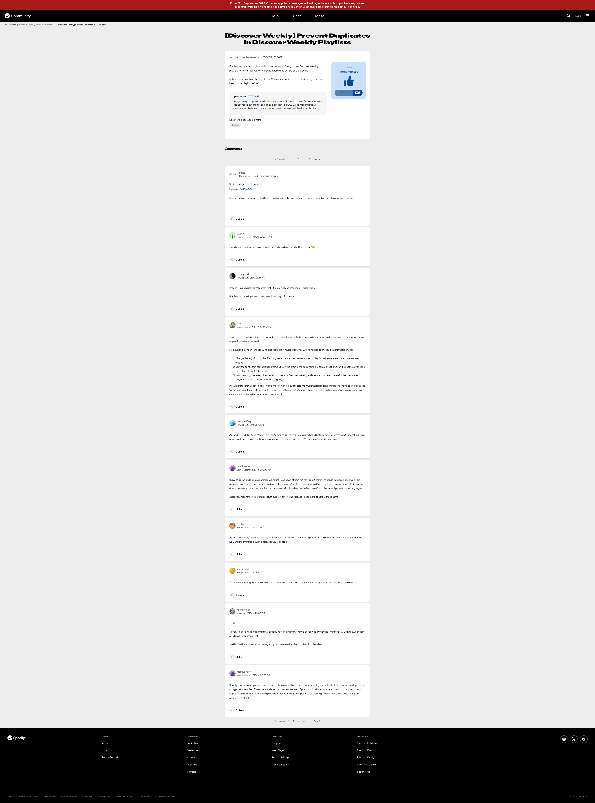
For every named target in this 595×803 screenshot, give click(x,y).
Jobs (104, 750)
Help (275, 15)
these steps (317, 6)
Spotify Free (363, 771)
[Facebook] (584, 739)
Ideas (319, 15)
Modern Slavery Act (123, 796)
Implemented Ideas (45, 24)
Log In (578, 16)
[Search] (568, 16)
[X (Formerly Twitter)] (574, 739)
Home (22, 24)
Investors (192, 764)
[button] (343, 93)
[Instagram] (564, 739)
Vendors (191, 771)
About (105, 743)
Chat (297, 15)
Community (21, 15)
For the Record (110, 757)
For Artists (192, 743)
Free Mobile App (281, 757)
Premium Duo (364, 750)
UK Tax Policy (143, 796)
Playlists (235, 125)
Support (276, 743)
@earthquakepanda (248, 101)
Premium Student (366, 764)
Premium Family (365, 757)
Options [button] (365, 57)
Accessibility (103, 796)
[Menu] (587, 16)
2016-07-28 (246, 189)
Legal (10, 796)
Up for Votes (256, 184)
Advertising (193, 757)
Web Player (278, 750)
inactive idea (346, 198)
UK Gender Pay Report (164, 796)
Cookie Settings (69, 796)
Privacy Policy (50, 796)
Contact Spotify (280, 764)
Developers (193, 750)
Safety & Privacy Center (28, 796)
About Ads (87, 796)
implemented (349, 71)
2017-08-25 (253, 96)
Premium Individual (367, 743)
